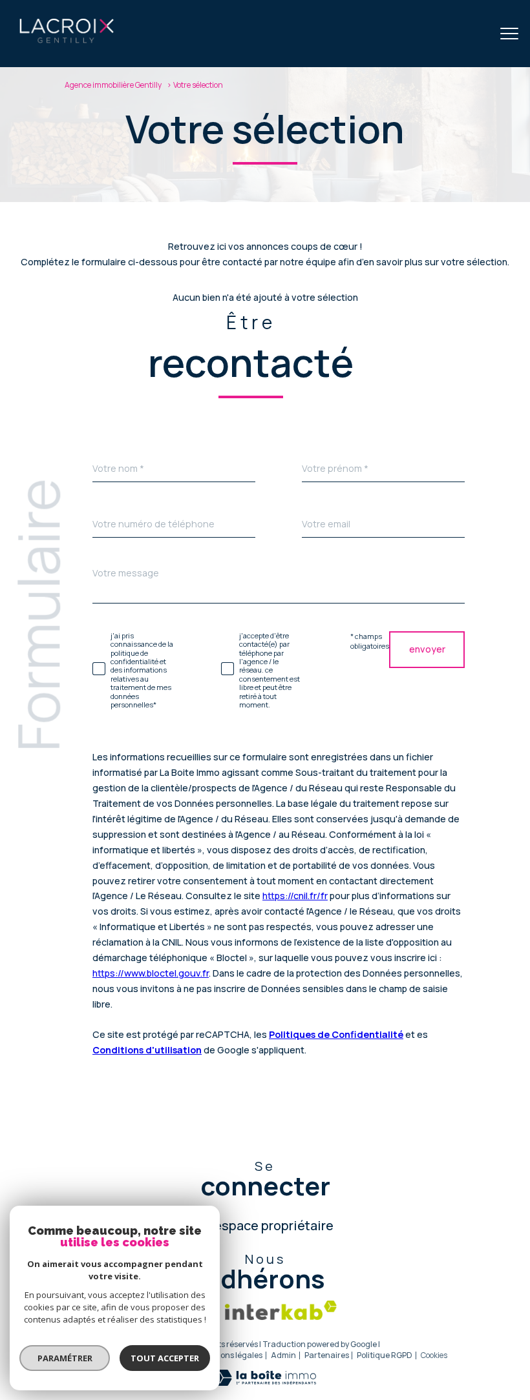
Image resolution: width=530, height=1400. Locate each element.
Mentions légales (230, 1355)
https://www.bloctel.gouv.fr (150, 972)
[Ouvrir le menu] (509, 33)
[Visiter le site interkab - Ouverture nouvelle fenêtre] (281, 1310)
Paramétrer (64, 1358)
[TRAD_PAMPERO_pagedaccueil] (66, 41)
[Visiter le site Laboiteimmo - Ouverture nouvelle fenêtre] (265, 1382)
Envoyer (427, 649)
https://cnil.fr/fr (295, 895)
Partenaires (326, 1355)
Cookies (434, 1355)
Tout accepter (165, 1358)
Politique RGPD (384, 1355)
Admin (283, 1355)
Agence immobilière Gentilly (113, 84)
